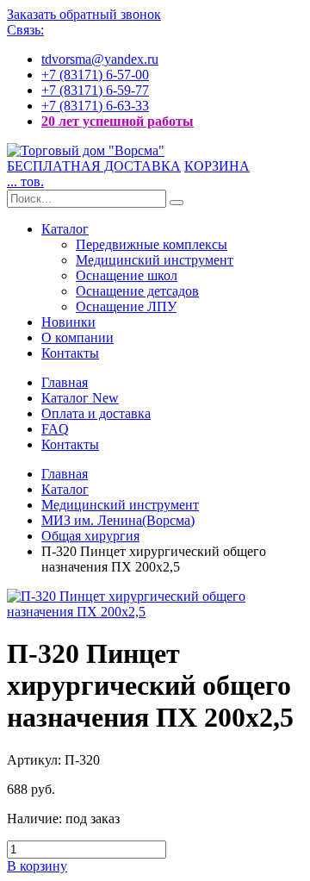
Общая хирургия (90, 535)
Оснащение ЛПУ (126, 306)
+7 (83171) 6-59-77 (95, 90)
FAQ (55, 429)
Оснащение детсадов (137, 291)
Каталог (65, 229)
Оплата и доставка (96, 413)
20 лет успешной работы (117, 121)
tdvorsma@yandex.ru (99, 59)
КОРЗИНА (217, 166)
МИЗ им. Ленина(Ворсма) (118, 520)
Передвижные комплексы (151, 244)
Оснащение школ (126, 275)
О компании (77, 337)
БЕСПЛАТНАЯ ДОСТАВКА (94, 166)
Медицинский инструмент (154, 260)
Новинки (68, 322)
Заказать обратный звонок (84, 14)
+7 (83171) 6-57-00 (95, 74)
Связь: (25, 29)
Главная (64, 382)
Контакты (70, 353)
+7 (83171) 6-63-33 (95, 105)
